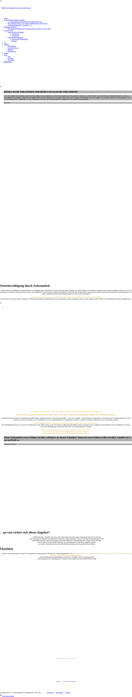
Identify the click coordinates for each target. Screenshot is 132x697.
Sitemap (67, 692)
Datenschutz (59, 692)
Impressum (50, 692)
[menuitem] (68, 18)
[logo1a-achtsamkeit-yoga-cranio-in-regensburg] (15, 8)
